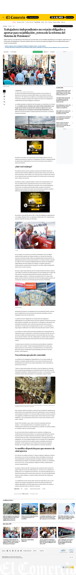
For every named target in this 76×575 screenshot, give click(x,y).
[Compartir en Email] (4, 101)
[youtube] (15, 550)
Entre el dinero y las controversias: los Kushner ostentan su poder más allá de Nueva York (63, 112)
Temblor (42, 22)
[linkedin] (18, 550)
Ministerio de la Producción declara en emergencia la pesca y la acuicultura (29, 517)
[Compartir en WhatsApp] (4, 93)
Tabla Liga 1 (63, 22)
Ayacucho (50, 22)
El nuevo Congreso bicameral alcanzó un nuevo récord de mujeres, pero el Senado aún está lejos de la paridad (63, 124)
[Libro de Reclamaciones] (71, 551)
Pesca (46, 22)
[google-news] (21, 550)
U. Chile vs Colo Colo (29, 22)
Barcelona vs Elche (20, 22)
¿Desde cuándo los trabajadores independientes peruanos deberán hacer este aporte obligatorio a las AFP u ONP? (48, 541)
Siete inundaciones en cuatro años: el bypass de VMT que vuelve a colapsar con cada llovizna (63, 106)
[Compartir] (4, 91)
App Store (35, 550)
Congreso (26, 488)
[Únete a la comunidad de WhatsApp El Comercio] (38, 52)
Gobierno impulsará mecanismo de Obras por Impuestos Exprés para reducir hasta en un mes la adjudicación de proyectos (11, 518)
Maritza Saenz (19, 90)
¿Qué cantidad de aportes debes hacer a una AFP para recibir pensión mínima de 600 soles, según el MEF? (65, 541)
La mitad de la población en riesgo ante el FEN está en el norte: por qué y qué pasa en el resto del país (48, 517)
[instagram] (12, 550)
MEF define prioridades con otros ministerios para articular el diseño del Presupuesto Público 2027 (66, 517)
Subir (70, 557)
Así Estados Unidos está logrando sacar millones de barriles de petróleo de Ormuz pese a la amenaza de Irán (63, 99)
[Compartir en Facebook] (4, 96)
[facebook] (7, 550)
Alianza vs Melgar (56, 22)
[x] (10, 550)
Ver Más (43, 488)
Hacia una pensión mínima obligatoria (27, 540)
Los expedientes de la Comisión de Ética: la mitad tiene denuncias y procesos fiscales (63, 118)
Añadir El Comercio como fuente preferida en (63, 26)
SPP (21, 488)
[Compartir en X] (4, 99)
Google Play (42, 550)
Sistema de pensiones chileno (35, 488)
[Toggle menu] (3, 17)
